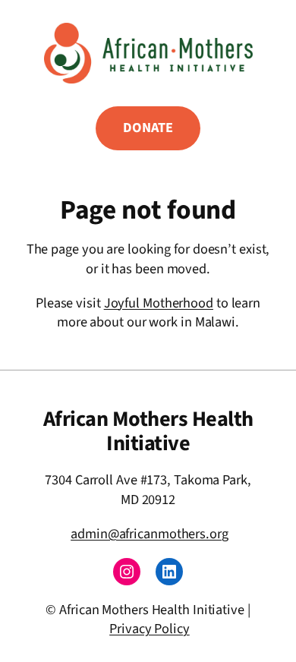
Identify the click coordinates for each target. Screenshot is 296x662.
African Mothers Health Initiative (148, 431)
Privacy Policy (149, 628)
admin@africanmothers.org (149, 534)
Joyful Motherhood (158, 303)
